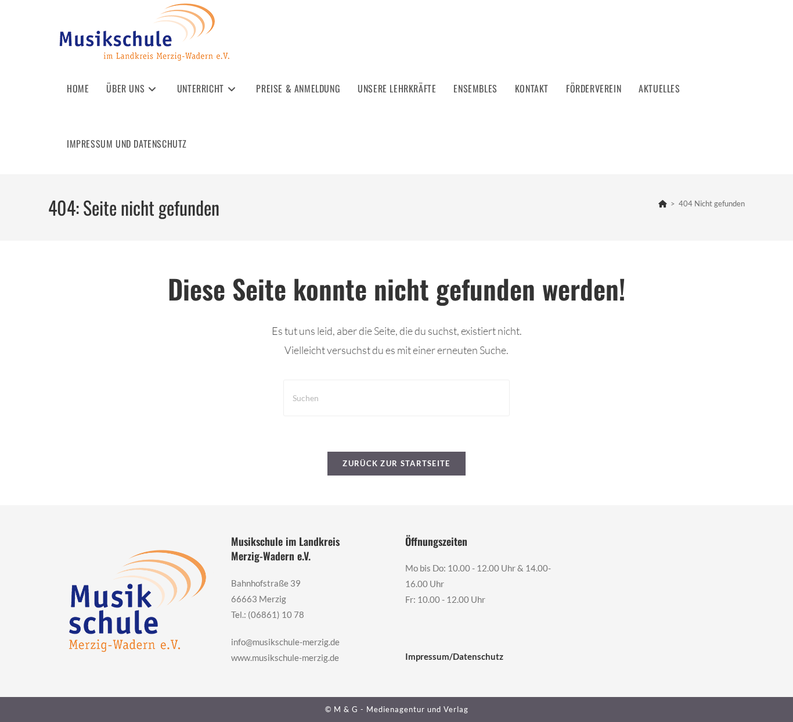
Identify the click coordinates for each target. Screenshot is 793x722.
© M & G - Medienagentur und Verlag (396, 709)
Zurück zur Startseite (396, 463)
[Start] (662, 203)
